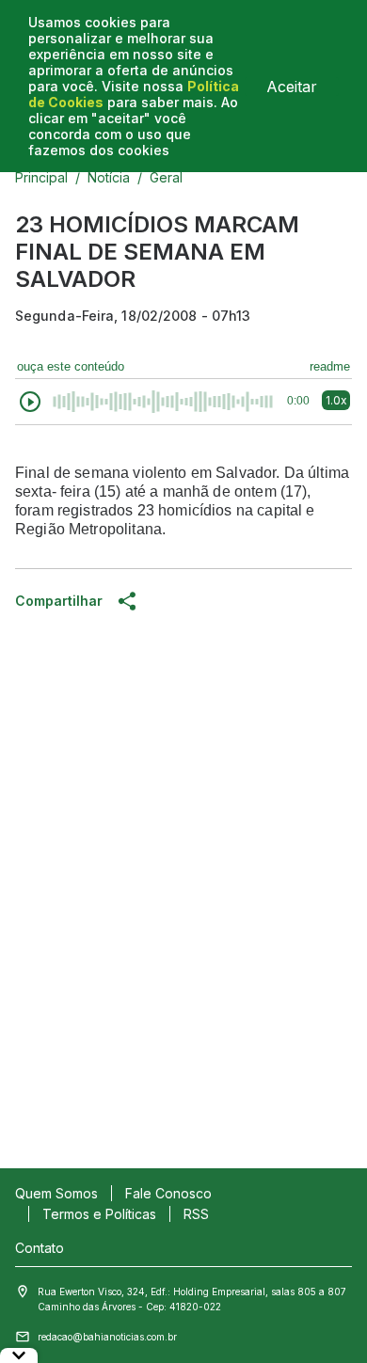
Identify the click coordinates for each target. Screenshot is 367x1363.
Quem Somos (56, 1193)
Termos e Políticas (99, 1214)
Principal (41, 177)
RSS (196, 1214)
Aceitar (291, 86)
